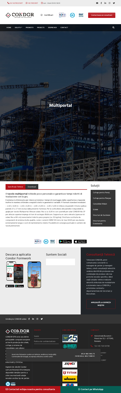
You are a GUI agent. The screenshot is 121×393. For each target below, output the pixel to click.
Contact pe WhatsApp (91, 389)
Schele (95, 209)
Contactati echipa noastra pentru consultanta (31, 389)
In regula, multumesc (85, 356)
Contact (64, 27)
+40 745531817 (33, 3)
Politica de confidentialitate (44, 341)
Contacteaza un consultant (101, 15)
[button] (113, 27)
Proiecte (40, 27)
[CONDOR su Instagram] (109, 3)
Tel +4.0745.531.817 (16, 3)
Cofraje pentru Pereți (101, 192)
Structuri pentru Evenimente (99, 222)
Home (8, 27)
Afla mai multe (88, 354)
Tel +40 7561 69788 (102, 346)
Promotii (29, 27)
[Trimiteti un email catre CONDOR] (97, 3)
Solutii (36, 336)
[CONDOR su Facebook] (101, 3)
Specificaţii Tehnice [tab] (15, 186)
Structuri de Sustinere (101, 215)
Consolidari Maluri (100, 204)
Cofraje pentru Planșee (102, 198)
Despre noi (52, 27)
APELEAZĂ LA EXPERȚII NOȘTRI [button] (101, 304)
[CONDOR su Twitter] (113, 3)
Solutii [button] (18, 27)
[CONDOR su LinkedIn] (105, 3)
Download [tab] (32, 186)
